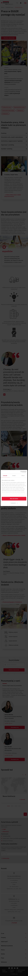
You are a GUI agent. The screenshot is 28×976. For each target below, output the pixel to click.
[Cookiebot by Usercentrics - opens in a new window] (20, 472)
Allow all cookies (14, 498)
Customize (13, 503)
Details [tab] (14, 475)
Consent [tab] (5, 475)
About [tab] (22, 475)
